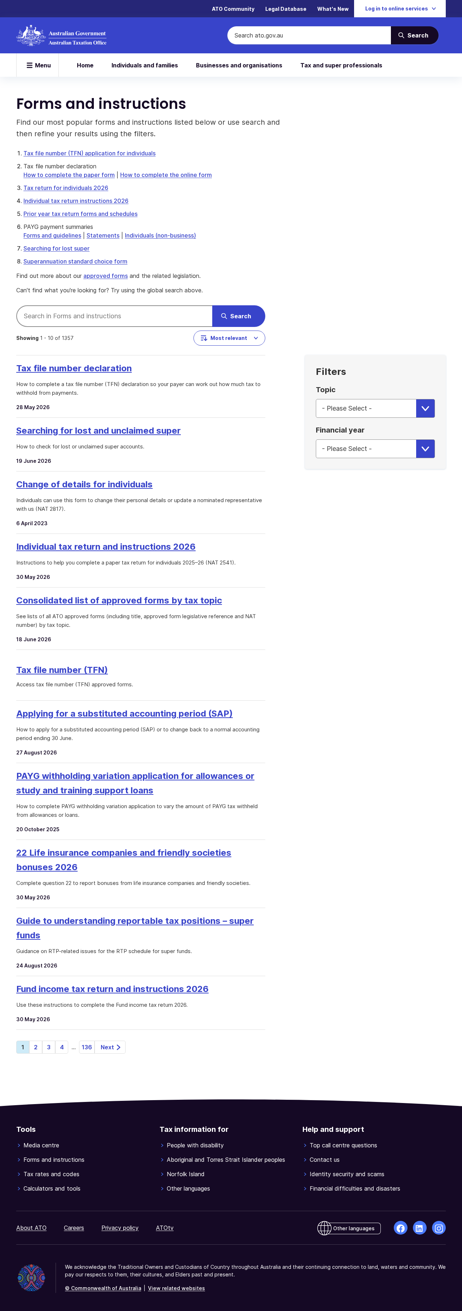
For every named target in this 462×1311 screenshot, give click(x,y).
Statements (103, 235)
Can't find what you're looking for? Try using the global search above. (109, 290)
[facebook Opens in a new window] (400, 1228)
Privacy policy (120, 1227)
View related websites (176, 1288)
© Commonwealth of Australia (103, 1288)
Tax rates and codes (51, 1174)
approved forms (105, 275)
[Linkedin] (420, 1228)
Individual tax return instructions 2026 (75, 200)
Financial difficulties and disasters (355, 1188)
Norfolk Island (186, 1174)
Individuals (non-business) (160, 235)
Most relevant (228, 338)
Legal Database (285, 9)
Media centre (41, 1145)
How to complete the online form (166, 174)
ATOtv (165, 1227)
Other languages (188, 1188)
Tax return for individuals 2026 (65, 187)
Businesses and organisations (239, 65)
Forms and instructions (53, 1159)
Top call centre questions (343, 1145)
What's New (333, 9)
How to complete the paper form (69, 174)
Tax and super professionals (341, 65)
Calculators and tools (51, 1188)
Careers (74, 1227)
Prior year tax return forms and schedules (80, 213)
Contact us (325, 1159)
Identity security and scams (347, 1174)
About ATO (31, 1227)
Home (85, 65)
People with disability (195, 1145)
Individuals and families (145, 65)
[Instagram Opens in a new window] (439, 1228)
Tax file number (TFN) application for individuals (89, 153)
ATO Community (233, 9)
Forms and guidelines (52, 235)
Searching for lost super (56, 248)
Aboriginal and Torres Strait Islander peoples (226, 1159)
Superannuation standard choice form (75, 261)
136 (87, 1047)
